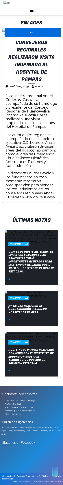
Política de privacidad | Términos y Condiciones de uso (36, 482)
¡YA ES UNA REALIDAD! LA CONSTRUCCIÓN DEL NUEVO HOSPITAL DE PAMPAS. (27, 309)
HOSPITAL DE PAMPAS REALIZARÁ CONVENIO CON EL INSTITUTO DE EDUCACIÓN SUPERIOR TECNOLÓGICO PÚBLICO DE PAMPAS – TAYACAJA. (31, 356)
